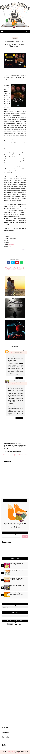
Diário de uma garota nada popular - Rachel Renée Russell (17, 564)
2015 (6, 267)
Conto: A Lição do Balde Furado (18, 570)
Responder (19, 377)
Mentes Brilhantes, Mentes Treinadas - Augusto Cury (17, 578)
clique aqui (11, 244)
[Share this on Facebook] (8, 262)
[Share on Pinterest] (17, 262)
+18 (14, 266)
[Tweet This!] (13, 262)
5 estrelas (12, 267)
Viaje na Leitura (11, 751)
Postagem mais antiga (22, 454)
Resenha (7, 269)
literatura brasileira (18, 268)
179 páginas (19, 266)
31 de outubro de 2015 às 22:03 (18, 352)
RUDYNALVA (12, 383)
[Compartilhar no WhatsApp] (21, 262)
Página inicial (15, 455)
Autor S (18, 267)
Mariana (11, 353)
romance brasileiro (16, 269)
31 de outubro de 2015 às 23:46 (20, 382)
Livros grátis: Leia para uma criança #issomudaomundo (17, 593)
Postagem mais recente (8, 454)
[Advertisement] (15, 478)
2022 (18, 752)
